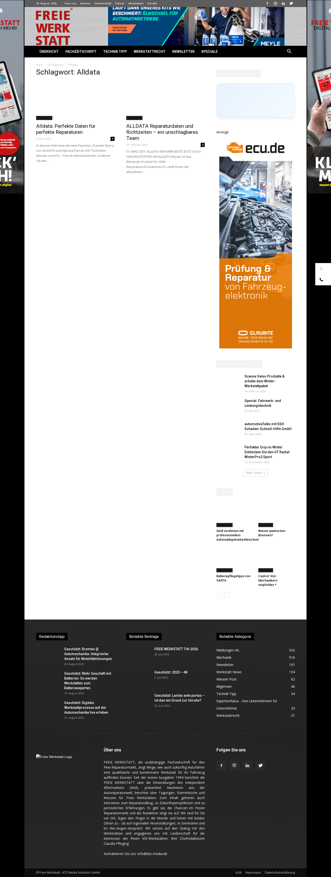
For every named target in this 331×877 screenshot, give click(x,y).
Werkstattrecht (150, 51)
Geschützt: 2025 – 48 (170, 672)
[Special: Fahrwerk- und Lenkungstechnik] (228, 406)
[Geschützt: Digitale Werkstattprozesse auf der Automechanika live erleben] (48, 708)
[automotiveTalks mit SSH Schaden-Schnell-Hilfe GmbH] (228, 430)
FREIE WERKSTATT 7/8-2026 (176, 649)
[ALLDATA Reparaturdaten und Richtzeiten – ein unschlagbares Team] (165, 100)
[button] (289, 52)
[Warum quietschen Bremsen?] (276, 514)
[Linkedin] (283, 3)
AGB (239, 872)
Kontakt (152, 3)
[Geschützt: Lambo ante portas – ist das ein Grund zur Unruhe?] (138, 701)
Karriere (85, 3)
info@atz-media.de (152, 853)
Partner (120, 3)
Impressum (253, 872)
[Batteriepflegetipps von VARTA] (234, 559)
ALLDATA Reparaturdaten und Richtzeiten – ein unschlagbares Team (162, 132)
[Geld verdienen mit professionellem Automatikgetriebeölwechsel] (234, 514)
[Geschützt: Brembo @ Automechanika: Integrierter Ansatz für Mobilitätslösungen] (48, 655)
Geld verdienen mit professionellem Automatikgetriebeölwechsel (237, 535)
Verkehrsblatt (102, 3)
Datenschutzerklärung (280, 872)
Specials (209, 51)
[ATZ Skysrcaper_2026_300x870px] (255, 347)
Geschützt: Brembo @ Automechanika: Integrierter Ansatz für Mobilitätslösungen (88, 654)
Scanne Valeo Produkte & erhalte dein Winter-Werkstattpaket (264, 381)
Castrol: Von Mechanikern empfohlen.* (267, 580)
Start (39, 65)
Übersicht (49, 51)
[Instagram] (275, 3)
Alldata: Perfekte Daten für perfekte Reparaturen (65, 129)
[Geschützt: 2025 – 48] (138, 678)
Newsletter (183, 51)
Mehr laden (254, 473)
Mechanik (266, 525)
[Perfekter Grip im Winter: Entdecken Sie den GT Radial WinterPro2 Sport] (228, 453)
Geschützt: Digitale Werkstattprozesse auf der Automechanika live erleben (86, 707)
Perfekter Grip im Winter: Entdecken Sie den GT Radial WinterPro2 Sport (267, 452)
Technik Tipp (115, 51)
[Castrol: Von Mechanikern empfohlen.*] (276, 559)
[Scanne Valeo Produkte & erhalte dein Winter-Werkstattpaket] (228, 382)
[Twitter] (291, 3)
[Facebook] (267, 3)
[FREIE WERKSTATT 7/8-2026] (138, 655)
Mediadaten (136, 3)
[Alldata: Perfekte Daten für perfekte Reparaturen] (75, 100)
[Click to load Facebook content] (255, 100)
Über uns (70, 3)
